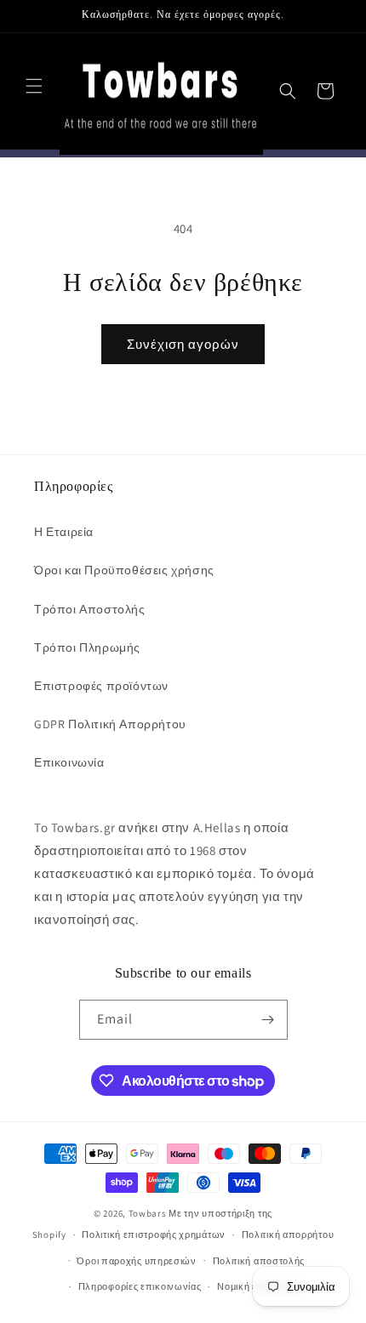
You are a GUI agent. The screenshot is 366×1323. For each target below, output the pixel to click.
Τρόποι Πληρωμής (87, 647)
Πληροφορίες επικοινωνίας (140, 1286)
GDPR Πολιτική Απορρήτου (110, 724)
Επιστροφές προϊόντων (101, 685)
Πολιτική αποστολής (259, 1261)
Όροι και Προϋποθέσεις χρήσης (124, 570)
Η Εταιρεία (64, 531)
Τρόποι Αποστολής (90, 609)
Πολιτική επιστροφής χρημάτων (154, 1234)
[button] (34, 86)
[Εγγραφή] (268, 1020)
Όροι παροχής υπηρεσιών (136, 1261)
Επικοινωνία (69, 762)
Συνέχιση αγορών (183, 344)
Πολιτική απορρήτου (288, 1234)
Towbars (148, 1213)
